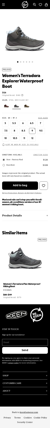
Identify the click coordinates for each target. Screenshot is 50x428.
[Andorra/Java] (6, 106)
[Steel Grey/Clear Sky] (16, 106)
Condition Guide (40, 155)
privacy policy (13, 363)
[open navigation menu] (3, 4)
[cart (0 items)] (46, 4)
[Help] (22, 95)
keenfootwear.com (29, 412)
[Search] (34, 4)
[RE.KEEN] (25, 4)
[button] (17, 62)
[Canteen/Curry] (26, 106)
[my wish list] (40, 4)
